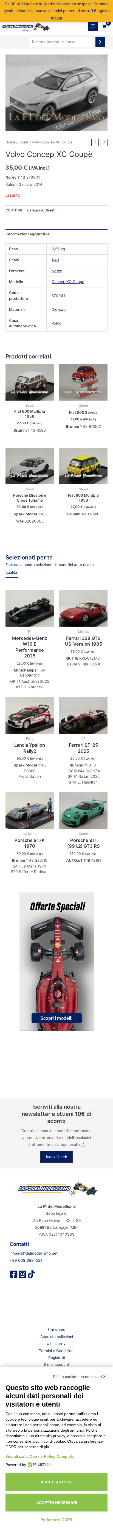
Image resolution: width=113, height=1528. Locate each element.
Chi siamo (56, 1329)
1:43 (55, 260)
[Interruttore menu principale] (93, 26)
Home (10, 142)
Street (23, 142)
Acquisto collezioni (56, 1336)
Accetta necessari (56, 1502)
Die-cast (59, 309)
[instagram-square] (22, 1274)
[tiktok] (31, 1274)
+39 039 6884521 (26, 1260)
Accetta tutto (57, 1482)
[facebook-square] (14, 1274)
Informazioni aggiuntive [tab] (27, 234)
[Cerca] (100, 42)
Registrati (56, 1357)
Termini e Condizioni (56, 1350)
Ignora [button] (56, 18)
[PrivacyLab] (38, 1464)
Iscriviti (52, 1156)
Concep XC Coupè (68, 281)
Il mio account (56, 1364)
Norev (57, 271)
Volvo (56, 323)
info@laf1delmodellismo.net (34, 1253)
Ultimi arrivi (56, 1343)
